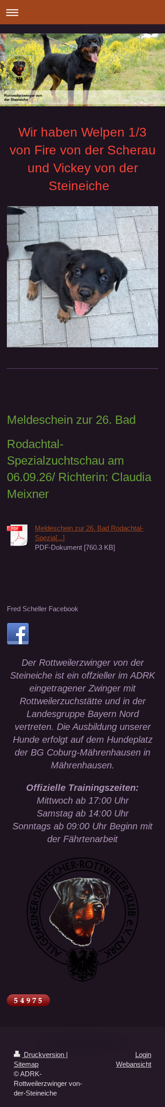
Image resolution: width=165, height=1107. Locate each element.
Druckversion (44, 1054)
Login (143, 1054)
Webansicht (133, 1064)
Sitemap (26, 1064)
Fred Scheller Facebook (42, 609)
